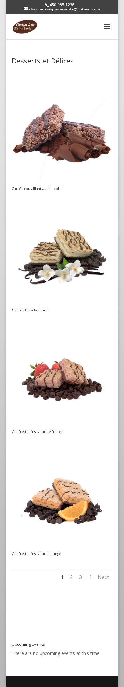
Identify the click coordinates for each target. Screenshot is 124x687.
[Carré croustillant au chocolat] (62, 183)
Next (103, 577)
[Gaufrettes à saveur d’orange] (62, 548)
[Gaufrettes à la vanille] (62, 305)
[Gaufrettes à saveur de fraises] (62, 427)
